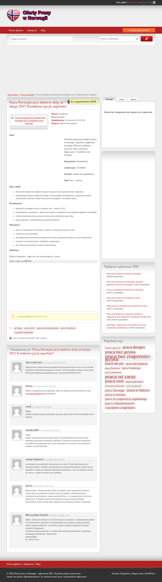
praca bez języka (120, 352)
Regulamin (125, 573)
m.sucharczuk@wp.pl (34, 394)
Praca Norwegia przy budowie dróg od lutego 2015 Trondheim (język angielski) (37, 104)
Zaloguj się (146, 2)
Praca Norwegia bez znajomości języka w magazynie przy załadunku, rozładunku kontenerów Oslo (129, 317)
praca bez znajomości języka (127, 358)
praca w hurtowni (115, 394)
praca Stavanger (115, 390)
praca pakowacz (134, 382)
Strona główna (16, 30)
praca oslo (114, 381)
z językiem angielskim (23, 332)
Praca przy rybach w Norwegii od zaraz (123, 298)
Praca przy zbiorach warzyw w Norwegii (124, 274)
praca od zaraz (120, 377)
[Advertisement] (81, 69)
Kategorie (32, 30)
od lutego (18, 328)
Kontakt (115, 573)
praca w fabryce (138, 390)
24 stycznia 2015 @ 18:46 (55, 363)
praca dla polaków (136, 363)
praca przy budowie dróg (47, 328)
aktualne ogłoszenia (112, 348)
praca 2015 (29, 328)
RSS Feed (154, 2)
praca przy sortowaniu (114, 386)
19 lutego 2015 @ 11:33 (44, 486)
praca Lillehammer (113, 373)
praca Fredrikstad (131, 368)
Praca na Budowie (27, 95)
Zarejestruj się (134, 2)
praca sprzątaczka (134, 386)
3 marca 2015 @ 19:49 (60, 515)
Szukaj (147, 39)
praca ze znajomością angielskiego (126, 399)
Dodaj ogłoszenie (139, 30)
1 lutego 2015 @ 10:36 (42, 407)
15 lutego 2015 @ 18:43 (55, 460)
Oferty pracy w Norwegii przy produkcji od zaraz (127, 306)
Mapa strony (137, 573)
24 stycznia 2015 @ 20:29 (45, 386)
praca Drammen (112, 368)
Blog (43, 30)
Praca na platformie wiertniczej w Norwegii (125, 290)
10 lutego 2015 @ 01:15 (51, 430)
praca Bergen (134, 347)
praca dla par (114, 363)
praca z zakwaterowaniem (119, 403)
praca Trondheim (68, 328)
